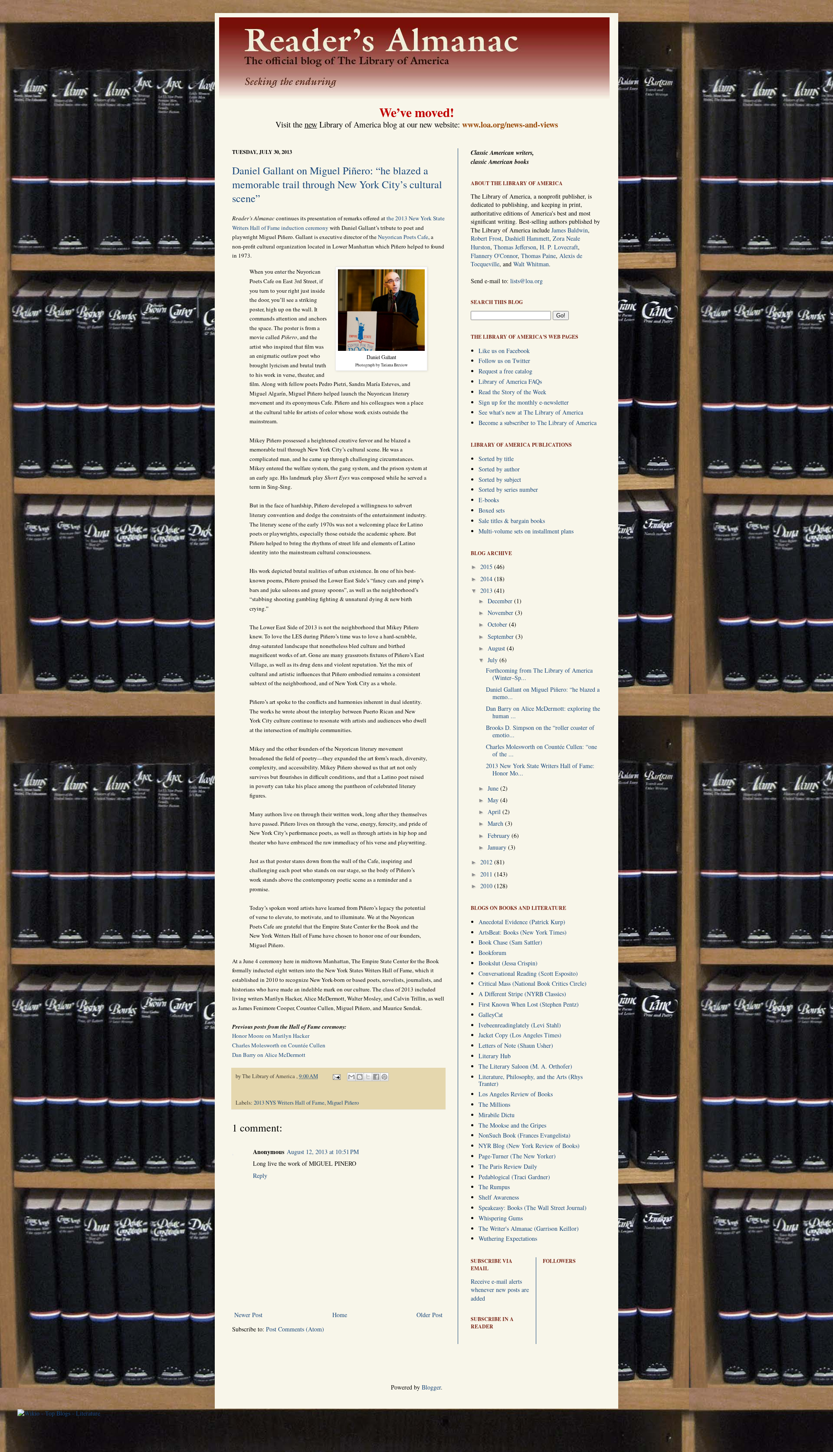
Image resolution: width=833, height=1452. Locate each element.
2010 (487, 886)
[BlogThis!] (359, 1077)
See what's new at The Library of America (531, 412)
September (501, 636)
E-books (489, 500)
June (494, 788)
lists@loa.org (526, 281)
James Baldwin (569, 230)
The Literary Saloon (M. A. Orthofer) (525, 1066)
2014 (487, 579)
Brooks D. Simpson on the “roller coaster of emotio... (540, 731)
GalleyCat (491, 1015)
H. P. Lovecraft (559, 247)
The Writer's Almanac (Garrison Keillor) (529, 1228)
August (497, 648)
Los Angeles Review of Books (516, 1094)
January (498, 847)
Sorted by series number (508, 489)
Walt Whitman (531, 264)
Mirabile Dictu (497, 1115)
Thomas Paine (538, 256)
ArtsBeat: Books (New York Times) (523, 932)
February (500, 835)
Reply (260, 1175)
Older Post (429, 1315)
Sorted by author (499, 469)
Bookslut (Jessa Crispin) (508, 963)
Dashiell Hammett (527, 238)
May (494, 800)
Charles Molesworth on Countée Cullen (278, 1045)
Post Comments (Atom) (295, 1329)
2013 (487, 590)
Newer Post (248, 1315)
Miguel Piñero (343, 1102)
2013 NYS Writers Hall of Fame (289, 1102)
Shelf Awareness (499, 1197)
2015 (487, 566)
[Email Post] (336, 1076)
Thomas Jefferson (515, 247)
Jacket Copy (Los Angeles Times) (520, 1035)
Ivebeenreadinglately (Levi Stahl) (520, 1025)
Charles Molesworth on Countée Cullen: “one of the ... (541, 750)
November (501, 612)
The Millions (494, 1104)
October (498, 624)
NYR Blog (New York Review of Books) (529, 1145)
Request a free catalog (505, 371)
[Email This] (351, 1077)
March (496, 823)
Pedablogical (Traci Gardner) (514, 1177)
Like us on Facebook (504, 351)
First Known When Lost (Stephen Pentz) (529, 1004)
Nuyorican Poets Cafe (403, 237)
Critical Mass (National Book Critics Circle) (533, 983)
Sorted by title (496, 459)
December (501, 601)
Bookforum (492, 952)
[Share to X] (368, 1077)
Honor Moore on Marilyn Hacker (270, 1036)
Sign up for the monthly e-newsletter (524, 402)
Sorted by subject (500, 479)
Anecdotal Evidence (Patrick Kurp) (522, 922)
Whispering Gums (501, 1218)
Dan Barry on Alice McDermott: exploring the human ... (543, 712)
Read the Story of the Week (512, 392)
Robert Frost (486, 238)
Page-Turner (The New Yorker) (517, 1156)
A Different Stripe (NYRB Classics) (522, 994)
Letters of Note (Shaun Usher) (516, 1045)
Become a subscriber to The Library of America (538, 423)
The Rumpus (494, 1187)
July (493, 660)
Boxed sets (492, 510)
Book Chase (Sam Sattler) (510, 942)
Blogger (431, 1387)
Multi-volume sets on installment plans (526, 531)
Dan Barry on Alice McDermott (268, 1055)
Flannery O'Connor (494, 256)
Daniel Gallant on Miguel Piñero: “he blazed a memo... (543, 693)
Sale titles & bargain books (512, 521)
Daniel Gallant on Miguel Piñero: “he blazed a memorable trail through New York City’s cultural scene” (337, 184)
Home (339, 1315)
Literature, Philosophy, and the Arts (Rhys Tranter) (531, 1080)
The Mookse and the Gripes (512, 1125)
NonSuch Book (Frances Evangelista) (525, 1135)
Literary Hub (495, 1056)
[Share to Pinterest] (384, 1077)
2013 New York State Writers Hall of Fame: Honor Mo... (540, 769)
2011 (487, 874)
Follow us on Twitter (504, 360)
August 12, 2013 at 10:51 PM (323, 1152)
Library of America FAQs (510, 381)
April (495, 812)
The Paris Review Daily (508, 1166)
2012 (487, 862)
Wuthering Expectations (508, 1238)
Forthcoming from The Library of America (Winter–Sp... (539, 674)
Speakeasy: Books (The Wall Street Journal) (533, 1207)
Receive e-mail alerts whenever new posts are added (500, 1289)
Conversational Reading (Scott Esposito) (528, 973)
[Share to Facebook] (376, 1077)
